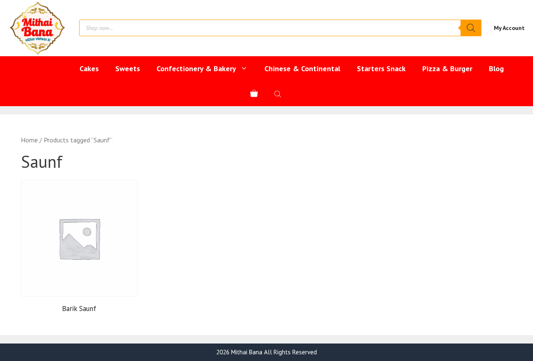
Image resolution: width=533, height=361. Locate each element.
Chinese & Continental (302, 68)
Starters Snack (381, 68)
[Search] (471, 28)
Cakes (89, 68)
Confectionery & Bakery (196, 68)
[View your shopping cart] (254, 93)
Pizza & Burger (447, 68)
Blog (496, 68)
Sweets (127, 68)
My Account (509, 28)
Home (29, 140)
